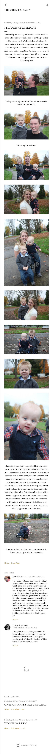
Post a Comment (17, 709)
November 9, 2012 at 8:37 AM (32, 577)
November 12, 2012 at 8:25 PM (25, 628)
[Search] (47, 4)
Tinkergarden (15, 723)
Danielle (16, 576)
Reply (15, 620)
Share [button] (6, 563)
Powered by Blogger (29, 745)
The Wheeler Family (17, 9)
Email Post (15, 563)
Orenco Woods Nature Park (25, 704)
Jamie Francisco (20, 625)
